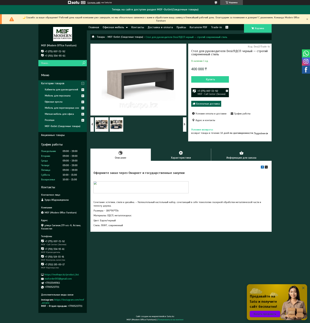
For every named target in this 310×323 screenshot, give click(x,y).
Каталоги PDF (198, 27)
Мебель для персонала (58, 95)
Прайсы (181, 27)
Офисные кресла (53, 101)
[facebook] (262, 167)
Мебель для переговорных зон (62, 107)
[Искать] (84, 63)
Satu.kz (170, 316)
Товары (101, 36)
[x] (266, 167)
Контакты (137, 27)
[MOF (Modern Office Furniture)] (62, 34)
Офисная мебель (113, 27)
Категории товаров (52, 83)
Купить (210, 79)
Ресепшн (49, 120)
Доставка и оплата (160, 27)
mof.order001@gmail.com (58, 278)
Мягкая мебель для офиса (59, 114)
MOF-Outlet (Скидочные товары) (125, 36)
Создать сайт (93, 2)
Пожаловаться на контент (171, 319)
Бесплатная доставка (208, 103)
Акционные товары (53, 135)
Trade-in (216, 27)
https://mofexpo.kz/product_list (62, 274)
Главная (94, 27)
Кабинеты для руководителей (61, 89)
